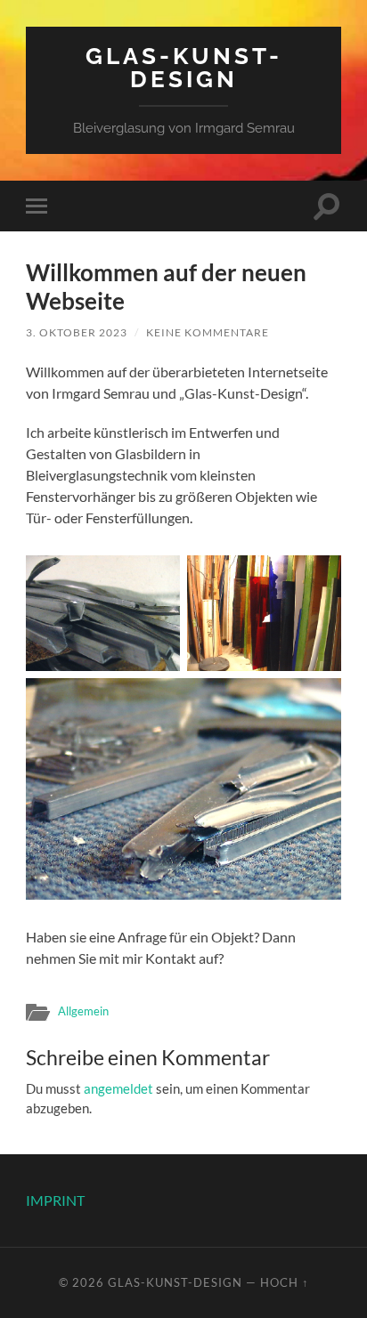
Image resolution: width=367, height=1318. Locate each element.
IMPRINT (55, 1200)
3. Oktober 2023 (76, 332)
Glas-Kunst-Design (184, 67)
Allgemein (83, 1011)
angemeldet (118, 1088)
